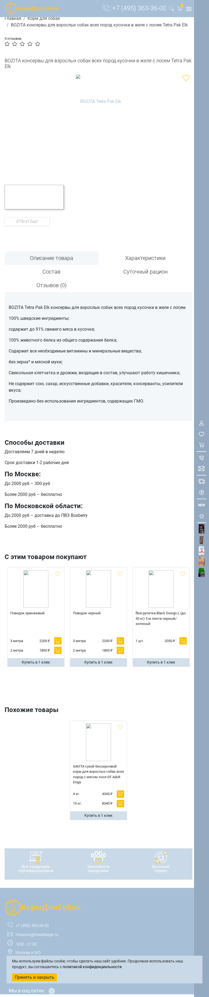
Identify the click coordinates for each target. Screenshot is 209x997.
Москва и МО (28, 952)
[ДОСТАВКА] (201, 481)
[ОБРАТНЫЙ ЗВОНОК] (201, 458)
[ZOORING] (201, 572)
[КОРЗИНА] (201, 445)
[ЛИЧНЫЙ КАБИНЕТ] (201, 423)
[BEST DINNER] (201, 551)
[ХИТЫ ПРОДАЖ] (201, 516)
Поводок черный (87, 613)
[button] (180, 9)
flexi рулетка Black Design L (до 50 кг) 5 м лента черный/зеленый (161, 618)
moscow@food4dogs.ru (37, 934)
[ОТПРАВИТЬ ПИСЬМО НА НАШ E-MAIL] (201, 469)
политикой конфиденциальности (92, 967)
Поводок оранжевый (27, 613)
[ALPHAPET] (201, 529)
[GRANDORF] (201, 561)
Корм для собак (43, 18)
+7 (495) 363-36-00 (139, 8)
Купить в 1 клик (36, 662)
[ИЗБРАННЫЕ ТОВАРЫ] (201, 434)
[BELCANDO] (201, 540)
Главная (13, 18)
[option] (98, 125)
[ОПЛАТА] (201, 492)
